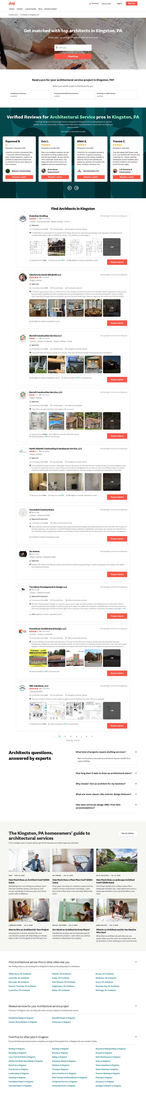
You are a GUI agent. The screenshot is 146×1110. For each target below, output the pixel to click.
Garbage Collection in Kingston (108, 1086)
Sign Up (131, 3)
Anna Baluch (101, 925)
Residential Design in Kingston (21, 1018)
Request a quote (19, 177)
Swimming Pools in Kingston (64, 1086)
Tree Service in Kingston (18, 1069)
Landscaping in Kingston (19, 1073)
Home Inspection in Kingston (107, 1065)
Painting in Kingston (60, 1049)
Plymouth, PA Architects (19, 982)
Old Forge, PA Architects (106, 990)
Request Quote (117, 262)
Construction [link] (13, 15)
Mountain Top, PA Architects (107, 986)
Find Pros (73, 56)
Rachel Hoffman (59, 925)
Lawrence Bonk (15, 925)
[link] (7, 171)
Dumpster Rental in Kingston (64, 1061)
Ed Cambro (56, 875)
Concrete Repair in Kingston (20, 1086)
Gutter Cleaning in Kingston (107, 1069)
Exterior (20, 9)
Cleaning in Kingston (17, 1077)
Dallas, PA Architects (61, 990)
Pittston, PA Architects (61, 974)
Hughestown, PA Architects (63, 986)
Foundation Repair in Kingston (21, 1081)
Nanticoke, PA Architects (106, 978)
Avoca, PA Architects (104, 982)
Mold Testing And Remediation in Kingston (69, 1077)
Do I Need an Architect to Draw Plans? (71, 929)
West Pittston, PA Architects (64, 982)
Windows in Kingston (60, 1065)
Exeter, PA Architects (60, 978)
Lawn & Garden (30, 9)
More (40, 9)
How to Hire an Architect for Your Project (29, 929)
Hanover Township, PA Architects (22, 986)
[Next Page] (92, 736)
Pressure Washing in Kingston (108, 1073)
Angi (10, 875)
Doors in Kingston (103, 1061)
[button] (38, 247)
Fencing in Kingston (60, 1069)
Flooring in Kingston (104, 1077)
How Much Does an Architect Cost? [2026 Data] (29, 881)
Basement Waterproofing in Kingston (111, 1049)
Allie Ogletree (102, 875)
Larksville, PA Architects (19, 978)
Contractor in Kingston (61, 1022)
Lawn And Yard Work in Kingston (22, 1057)
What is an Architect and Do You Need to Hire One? (116, 931)
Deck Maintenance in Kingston (108, 1057)
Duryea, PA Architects (105, 974)
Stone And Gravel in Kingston (64, 1073)
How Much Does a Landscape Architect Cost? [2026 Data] (115, 881)
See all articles (128, 833)
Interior (12, 9)
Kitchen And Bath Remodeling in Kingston (26, 1061)
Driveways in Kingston (105, 1081)
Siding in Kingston (59, 1057)
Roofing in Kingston (17, 1049)
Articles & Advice (50, 9)
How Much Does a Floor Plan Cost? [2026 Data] (72, 881)
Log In (119, 3)
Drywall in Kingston (104, 1053)
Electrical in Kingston (17, 1065)
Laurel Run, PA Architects (19, 990)
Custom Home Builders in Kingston (23, 1022)
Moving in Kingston (60, 1053)
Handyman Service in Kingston (64, 1081)
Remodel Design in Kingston (63, 1018)
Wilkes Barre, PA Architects (20, 974)
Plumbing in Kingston (17, 1053)
